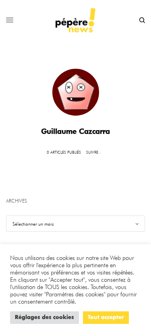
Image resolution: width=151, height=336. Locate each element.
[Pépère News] (76, 20)
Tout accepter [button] (106, 317)
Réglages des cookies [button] (44, 317)
